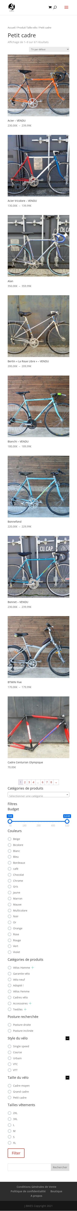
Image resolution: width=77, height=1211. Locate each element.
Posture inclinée (23, 1030)
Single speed (21, 1046)
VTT (15, 1070)
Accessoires (20, 1003)
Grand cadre (21, 1091)
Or (14, 922)
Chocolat (18, 874)
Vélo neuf (19, 979)
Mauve (17, 904)
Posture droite (22, 1024)
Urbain (17, 1058)
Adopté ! (18, 985)
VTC (15, 1064)
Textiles (18, 1009)
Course (17, 1052)
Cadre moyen (21, 1085)
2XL (15, 1113)
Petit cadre (20, 1097)
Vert (15, 946)
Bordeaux (19, 862)
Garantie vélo (21, 973)
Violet (16, 952)
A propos (36, 1196)
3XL (15, 1119)
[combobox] (38, 794)
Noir (16, 916)
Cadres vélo (20, 997)
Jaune (16, 892)
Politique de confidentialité (28, 1191)
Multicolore (20, 910)
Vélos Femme (21, 991)
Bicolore (18, 845)
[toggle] (67, 1038)
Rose (16, 934)
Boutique (56, 1191)
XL (14, 1143)
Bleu (16, 856)
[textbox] (38, 796)
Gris (15, 886)
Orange (17, 928)
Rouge (17, 940)
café (15, 868)
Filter (16, 1153)
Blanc (16, 851)
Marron (17, 898)
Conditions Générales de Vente (36, 1187)
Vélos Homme (21, 967)
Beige (16, 839)
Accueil (11, 27)
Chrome (18, 880)
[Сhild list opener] (32, 967)
